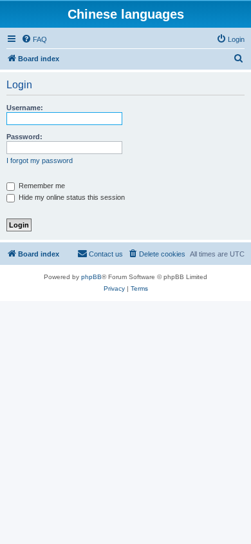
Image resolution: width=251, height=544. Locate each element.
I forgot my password (39, 160)
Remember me (41, 185)
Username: (24, 108)
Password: (24, 137)
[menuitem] (34, 39)
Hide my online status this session (71, 197)
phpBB (91, 276)
